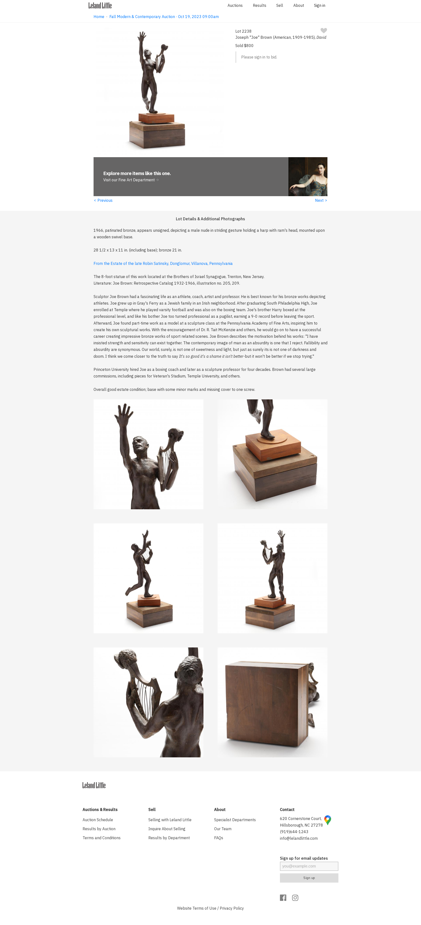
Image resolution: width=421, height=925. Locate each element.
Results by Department (169, 837)
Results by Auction (99, 828)
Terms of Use (204, 908)
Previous (103, 200)
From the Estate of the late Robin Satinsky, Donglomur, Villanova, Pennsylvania (163, 263)
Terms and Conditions (102, 837)
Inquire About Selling (166, 828)
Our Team (222, 828)
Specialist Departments (235, 819)
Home (99, 16)
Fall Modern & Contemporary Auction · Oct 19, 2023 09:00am (164, 16)
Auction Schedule (98, 819)
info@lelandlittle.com (299, 838)
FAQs (218, 837)
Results (259, 5)
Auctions (235, 5)
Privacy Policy (232, 908)
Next (321, 200)
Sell (279, 5)
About (298, 5)
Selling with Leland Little (169, 819)
